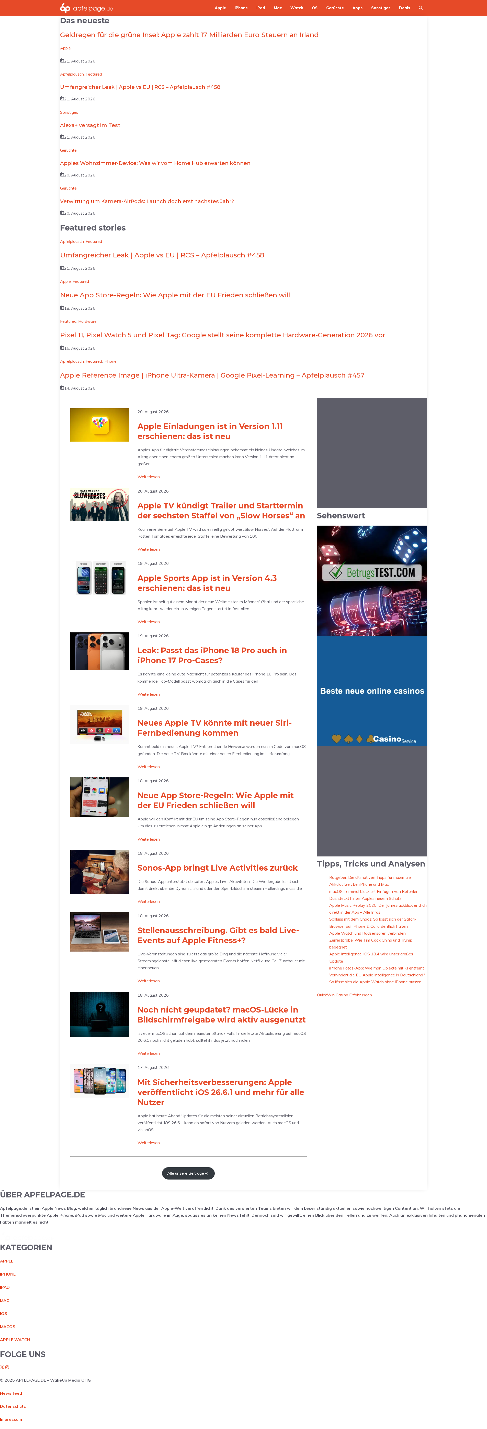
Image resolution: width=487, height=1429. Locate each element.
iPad (260, 7)
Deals (404, 7)
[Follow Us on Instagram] (7, 1367)
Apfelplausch (72, 74)
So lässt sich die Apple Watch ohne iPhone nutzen (375, 981)
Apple (220, 7)
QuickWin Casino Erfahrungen (344, 994)
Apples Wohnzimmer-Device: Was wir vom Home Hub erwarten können (155, 163)
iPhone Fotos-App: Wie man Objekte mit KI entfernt (376, 967)
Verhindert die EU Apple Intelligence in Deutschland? (377, 974)
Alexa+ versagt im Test (90, 125)
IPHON (6, 1274)
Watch (296, 7)
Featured (94, 74)
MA (3, 1300)
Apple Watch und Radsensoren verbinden (367, 932)
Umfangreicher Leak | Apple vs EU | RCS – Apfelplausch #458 (140, 87)
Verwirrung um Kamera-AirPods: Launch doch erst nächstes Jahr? (147, 201)
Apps (358, 7)
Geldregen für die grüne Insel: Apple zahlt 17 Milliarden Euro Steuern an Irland (189, 35)
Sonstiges (380, 7)
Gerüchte (335, 7)
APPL (5, 1261)
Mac (278, 7)
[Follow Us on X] (2, 1367)
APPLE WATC (13, 1339)
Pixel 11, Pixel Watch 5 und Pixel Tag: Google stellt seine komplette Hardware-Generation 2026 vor (222, 335)
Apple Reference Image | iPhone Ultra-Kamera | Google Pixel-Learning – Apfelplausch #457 (212, 375)
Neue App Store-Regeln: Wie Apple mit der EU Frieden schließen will (175, 295)
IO (2, 1313)
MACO (6, 1326)
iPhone (241, 7)
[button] (420, 8)
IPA (3, 1287)
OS (315, 7)
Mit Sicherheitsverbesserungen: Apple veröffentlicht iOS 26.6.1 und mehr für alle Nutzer (221, 1092)
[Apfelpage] (86, 8)
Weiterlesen (149, 477)
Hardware (87, 321)
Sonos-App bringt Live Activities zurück (218, 868)
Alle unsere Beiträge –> (188, 1173)
